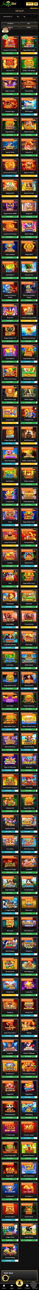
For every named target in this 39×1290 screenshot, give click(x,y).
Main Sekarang (10, 45)
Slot (18, 16)
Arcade (29, 27)
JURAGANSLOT (8, 16)
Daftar (30, 4)
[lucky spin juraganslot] (5, 30)
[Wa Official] (5, 37)
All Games (10, 23)
